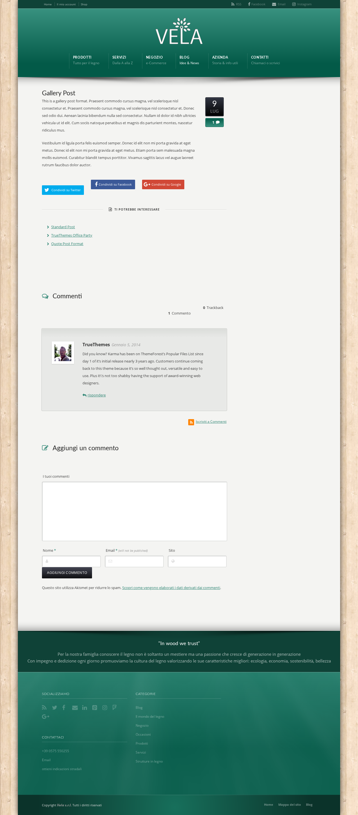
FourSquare (115, 707)
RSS (238, 4)
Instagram (304, 4)
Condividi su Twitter (66, 190)
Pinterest (95, 707)
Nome (49, 550)
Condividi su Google (166, 184)
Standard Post (63, 226)
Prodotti (142, 743)
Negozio (142, 725)
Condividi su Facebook (115, 184)
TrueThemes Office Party (71, 235)
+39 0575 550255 (55, 751)
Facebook (258, 4)
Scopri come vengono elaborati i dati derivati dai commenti (171, 587)
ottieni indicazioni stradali (62, 768)
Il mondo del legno (150, 716)
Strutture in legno (149, 761)
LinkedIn (85, 707)
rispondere (97, 395)
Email (282, 4)
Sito (172, 550)
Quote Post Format (67, 243)
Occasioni (143, 734)
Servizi (141, 752)
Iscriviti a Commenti (211, 421)
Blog (139, 707)
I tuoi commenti (56, 476)
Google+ (45, 716)
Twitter (55, 707)
